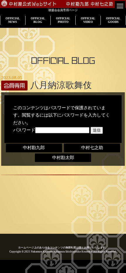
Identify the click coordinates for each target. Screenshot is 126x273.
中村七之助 (92, 147)
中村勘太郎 (63, 157)
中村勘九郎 (34, 147)
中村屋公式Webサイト (33, 4)
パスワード (24, 130)
